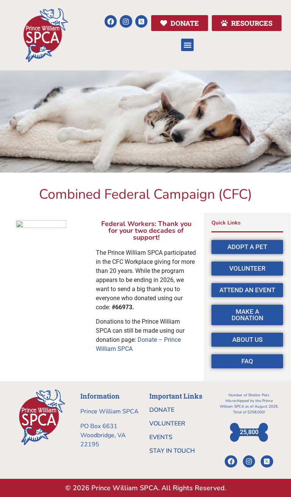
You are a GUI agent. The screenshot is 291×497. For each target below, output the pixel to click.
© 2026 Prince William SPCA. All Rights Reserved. (145, 487)
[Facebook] (111, 21)
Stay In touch (172, 451)
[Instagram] (126, 21)
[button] (187, 45)
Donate (161, 410)
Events (160, 437)
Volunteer (167, 423)
